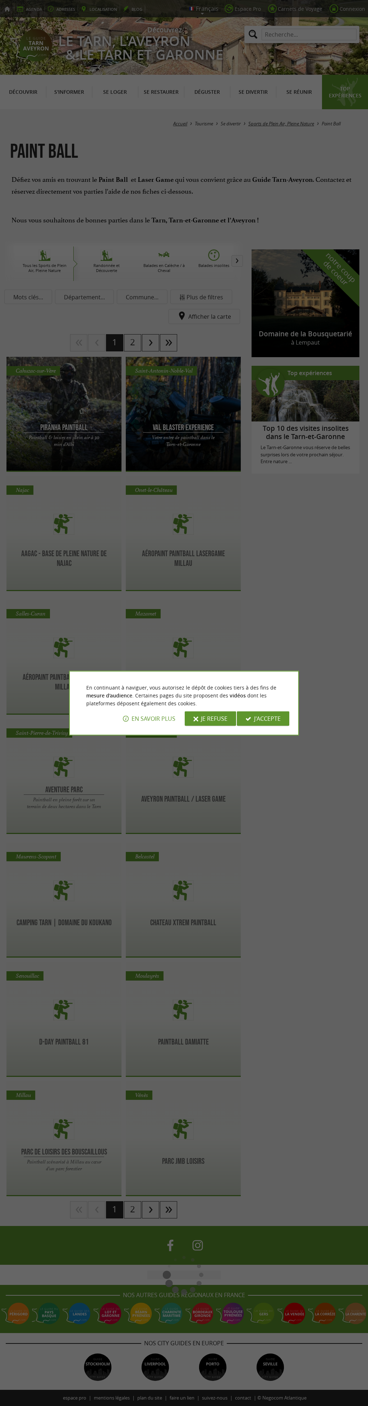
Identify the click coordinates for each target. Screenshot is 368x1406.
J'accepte (267, 719)
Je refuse (214, 719)
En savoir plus (153, 719)
